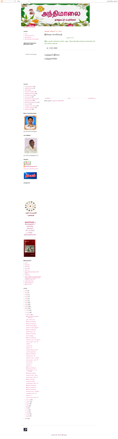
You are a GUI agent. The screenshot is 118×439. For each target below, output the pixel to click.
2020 (26, 290)
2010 (26, 418)
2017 (26, 296)
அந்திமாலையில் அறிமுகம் (31, 325)
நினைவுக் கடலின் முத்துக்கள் (32, 327)
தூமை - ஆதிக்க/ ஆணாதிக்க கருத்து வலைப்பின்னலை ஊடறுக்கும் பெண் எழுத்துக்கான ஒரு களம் (33, 278)
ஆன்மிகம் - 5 (29, 347)
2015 (26, 300)
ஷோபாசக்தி (27, 268)
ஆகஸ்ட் (28, 402)
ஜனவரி (28, 416)
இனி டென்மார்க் (28, 284)
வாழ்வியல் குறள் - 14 (30, 355)
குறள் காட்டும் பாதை (30, 319)
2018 (26, 294)
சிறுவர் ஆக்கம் (28, 37)
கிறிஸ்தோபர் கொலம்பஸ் (30, 93)
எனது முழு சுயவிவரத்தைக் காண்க (31, 168)
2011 (26, 308)
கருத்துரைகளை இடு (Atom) (58, 100)
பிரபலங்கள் (27, 104)
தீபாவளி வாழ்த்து (29, 335)
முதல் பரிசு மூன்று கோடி (30, 107)
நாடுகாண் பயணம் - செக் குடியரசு (33, 339)
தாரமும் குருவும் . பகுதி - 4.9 (32, 341)
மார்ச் (27, 412)
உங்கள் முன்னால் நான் (29, 35)
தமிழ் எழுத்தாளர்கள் (29, 282)
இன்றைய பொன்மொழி (31, 321)
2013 (26, 304)
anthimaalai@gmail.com (31, 166)
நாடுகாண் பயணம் (29, 100)
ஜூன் (27, 406)
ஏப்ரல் (27, 410)
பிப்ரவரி (28, 414)
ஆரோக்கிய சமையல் (29, 88)
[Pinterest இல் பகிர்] (57, 48)
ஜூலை (28, 403)
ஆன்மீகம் (27, 90)
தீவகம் (26, 263)
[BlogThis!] (52, 48)
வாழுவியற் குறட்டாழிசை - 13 (32, 383)
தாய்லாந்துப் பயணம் (29, 95)
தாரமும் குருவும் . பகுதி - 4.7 (32, 377)
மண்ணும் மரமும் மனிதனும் (30, 105)
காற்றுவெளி (27, 274)
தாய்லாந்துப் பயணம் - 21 (31, 393)
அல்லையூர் (27, 266)
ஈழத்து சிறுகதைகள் (29, 280)
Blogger (60, 434)
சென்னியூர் (27, 264)
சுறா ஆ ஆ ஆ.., (29, 345)
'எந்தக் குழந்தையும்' (29, 86)
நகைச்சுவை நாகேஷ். (30, 381)
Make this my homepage (29, 27)
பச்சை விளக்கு (29, 361)
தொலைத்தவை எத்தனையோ (31, 98)
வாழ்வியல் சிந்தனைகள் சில (32, 349)
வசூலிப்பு (28, 343)
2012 (26, 306)
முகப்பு (69, 98)
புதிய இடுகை (48, 98)
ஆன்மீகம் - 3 (29, 395)
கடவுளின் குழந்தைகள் (31, 351)
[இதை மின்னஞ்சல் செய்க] (50, 48)
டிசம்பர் (27, 310)
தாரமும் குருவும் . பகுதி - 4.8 (32, 360)
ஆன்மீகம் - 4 (29, 366)
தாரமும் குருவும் (28, 97)
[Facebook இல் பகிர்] (55, 48)
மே (27, 408)
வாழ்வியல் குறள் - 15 (30, 331)
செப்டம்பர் (28, 399)
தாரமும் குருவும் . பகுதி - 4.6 (32, 397)
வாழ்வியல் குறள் (28, 109)
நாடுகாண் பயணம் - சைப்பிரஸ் (32, 357)
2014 (26, 302)
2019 (26, 292)
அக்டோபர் (28, 314)
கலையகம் (27, 270)
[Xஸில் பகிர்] (53, 48)
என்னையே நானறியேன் (30, 91)
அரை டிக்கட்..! (29, 363)
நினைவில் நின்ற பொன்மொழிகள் (32, 39)
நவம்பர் (28, 312)
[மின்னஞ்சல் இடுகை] (47, 47)
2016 (26, 298)
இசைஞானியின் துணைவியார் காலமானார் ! (32, 317)
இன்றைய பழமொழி (30, 379)
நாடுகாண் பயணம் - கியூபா (31, 375)
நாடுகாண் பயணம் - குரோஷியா (32, 391)
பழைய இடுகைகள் (92, 98)
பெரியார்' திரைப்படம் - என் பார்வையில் (31, 370)
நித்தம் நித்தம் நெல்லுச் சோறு (31, 102)
